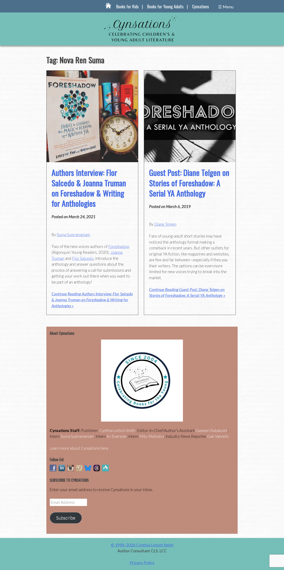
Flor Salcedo (83, 258)
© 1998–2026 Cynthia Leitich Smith (142, 545)
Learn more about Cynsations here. (79, 448)
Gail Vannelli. (218, 436)
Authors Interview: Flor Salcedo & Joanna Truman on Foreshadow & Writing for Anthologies (89, 188)
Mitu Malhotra (151, 436)
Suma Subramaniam (73, 234)
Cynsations (200, 6)
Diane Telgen (165, 224)
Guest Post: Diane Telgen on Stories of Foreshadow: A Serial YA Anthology (189, 183)
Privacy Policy (142, 562)
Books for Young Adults (165, 6)
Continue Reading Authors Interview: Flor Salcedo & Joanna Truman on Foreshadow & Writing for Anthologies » (92, 299)
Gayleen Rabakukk (211, 430)
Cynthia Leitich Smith (117, 430)
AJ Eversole (117, 436)
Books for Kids (127, 6)
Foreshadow (118, 246)
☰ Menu (225, 6)
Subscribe (65, 517)
